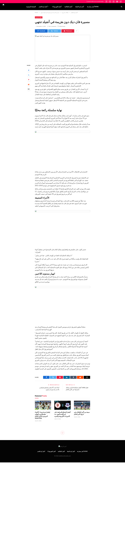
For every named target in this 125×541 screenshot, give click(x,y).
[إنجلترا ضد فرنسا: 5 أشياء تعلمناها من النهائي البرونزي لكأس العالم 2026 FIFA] (43, 405)
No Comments (52, 26)
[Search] (121, 7)
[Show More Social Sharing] (76, 31)
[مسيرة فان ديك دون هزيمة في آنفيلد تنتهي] (62, 48)
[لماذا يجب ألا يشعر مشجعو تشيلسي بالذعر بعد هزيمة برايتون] (62, 471)
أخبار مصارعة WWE (93, 6)
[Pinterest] (28, 80)
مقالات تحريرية (39, 17)
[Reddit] (28, 84)
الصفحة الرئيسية (31, 6)
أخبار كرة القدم (43, 6)
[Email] (28, 89)
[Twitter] (28, 75)
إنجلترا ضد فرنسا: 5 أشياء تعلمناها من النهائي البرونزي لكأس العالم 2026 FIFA (42, 415)
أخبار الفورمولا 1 (56, 6)
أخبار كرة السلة (79, 6)
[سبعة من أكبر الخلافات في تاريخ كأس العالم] (82, 405)
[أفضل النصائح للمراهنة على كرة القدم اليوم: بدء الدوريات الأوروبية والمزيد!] (62, 405)
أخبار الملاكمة (68, 6)
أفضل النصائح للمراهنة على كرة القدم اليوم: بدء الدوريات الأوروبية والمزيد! (62, 414)
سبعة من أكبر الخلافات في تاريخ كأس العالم (82, 413)
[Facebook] (28, 70)
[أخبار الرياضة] (13, 6)
